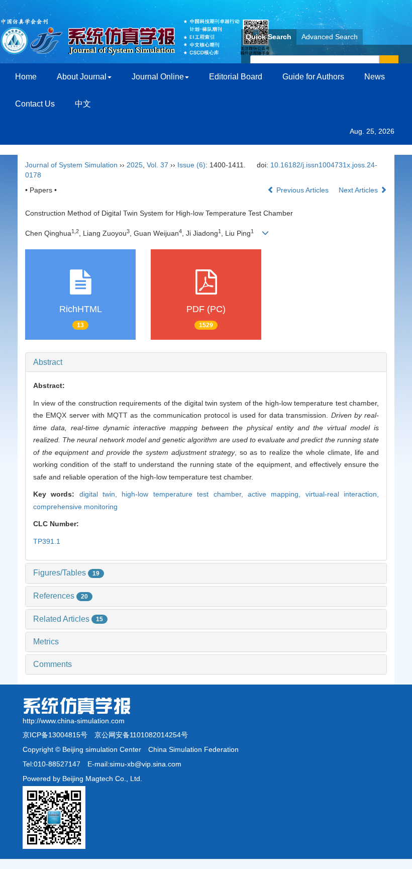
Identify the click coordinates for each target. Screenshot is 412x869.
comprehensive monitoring (75, 507)
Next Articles (359, 190)
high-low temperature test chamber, (184, 494)
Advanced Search (329, 37)
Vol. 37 (157, 165)
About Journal (82, 76)
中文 (83, 104)
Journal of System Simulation (71, 165)
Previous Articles (302, 190)
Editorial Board (235, 76)
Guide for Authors (313, 76)
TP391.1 (46, 541)
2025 (135, 165)
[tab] (206, 362)
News (374, 76)
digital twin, (100, 494)
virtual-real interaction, (342, 494)
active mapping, (276, 494)
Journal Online (158, 76)
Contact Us (35, 104)
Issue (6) (191, 165)
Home (26, 76)
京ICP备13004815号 (55, 735)
